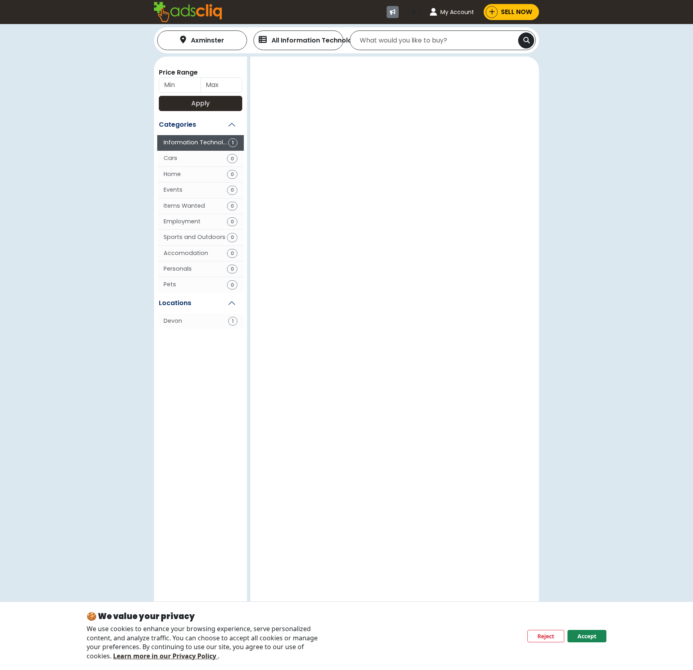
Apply (200, 103)
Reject (545, 636)
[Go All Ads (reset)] (393, 12)
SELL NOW (516, 11)
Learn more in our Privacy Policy (165, 656)
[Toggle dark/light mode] (414, 12)
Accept (587, 636)
